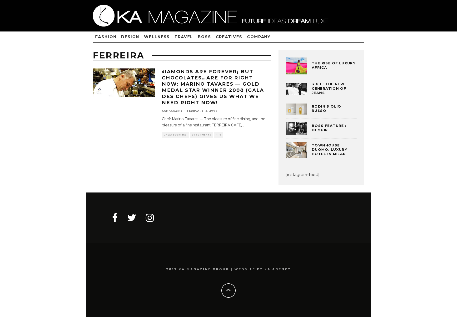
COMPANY (259, 37)
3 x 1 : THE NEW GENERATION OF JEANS (329, 88)
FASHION (105, 37)
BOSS (204, 37)
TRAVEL (183, 37)
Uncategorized (175, 135)
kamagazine (172, 110)
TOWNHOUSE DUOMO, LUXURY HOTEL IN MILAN (329, 149)
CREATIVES (229, 37)
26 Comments (201, 135)
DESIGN (130, 37)
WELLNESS (157, 37)
